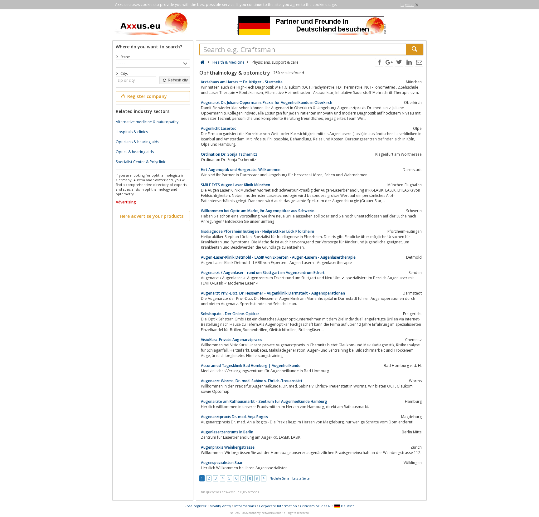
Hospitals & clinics (132, 131)
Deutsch (347, 506)
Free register (195, 506)
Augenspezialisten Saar (222, 462)
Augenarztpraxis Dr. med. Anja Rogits (234, 416)
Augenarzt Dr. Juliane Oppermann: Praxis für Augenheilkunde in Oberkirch (266, 102)
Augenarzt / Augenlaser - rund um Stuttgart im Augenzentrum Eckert (263, 272)
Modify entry (220, 506)
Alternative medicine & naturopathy (147, 121)
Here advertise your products (151, 216)
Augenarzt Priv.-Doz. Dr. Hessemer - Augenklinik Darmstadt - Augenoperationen (273, 293)
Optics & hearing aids (135, 151)
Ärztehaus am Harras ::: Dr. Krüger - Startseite (242, 82)
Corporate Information (278, 506)
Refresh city (177, 80)
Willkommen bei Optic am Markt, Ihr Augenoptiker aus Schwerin (257, 210)
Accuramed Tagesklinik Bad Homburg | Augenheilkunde (250, 365)
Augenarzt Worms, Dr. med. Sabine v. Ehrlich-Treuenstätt (252, 380)
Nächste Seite (279, 478)
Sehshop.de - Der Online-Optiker (230, 313)
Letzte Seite (300, 478)
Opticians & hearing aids (137, 141)
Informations (245, 506)
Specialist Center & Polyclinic (141, 161)
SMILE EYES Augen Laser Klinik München (235, 185)
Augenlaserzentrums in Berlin (227, 432)
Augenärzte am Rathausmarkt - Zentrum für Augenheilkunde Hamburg (264, 401)
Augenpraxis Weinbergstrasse (228, 447)
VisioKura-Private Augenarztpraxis (231, 339)
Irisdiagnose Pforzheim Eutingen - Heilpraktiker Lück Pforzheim (257, 231)
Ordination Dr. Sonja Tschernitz (229, 154)
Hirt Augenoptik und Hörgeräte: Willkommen (240, 169)
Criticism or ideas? (315, 506)
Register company (146, 96)
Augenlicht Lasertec (218, 128)
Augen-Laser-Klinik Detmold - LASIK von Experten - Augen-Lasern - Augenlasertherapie (278, 257)
